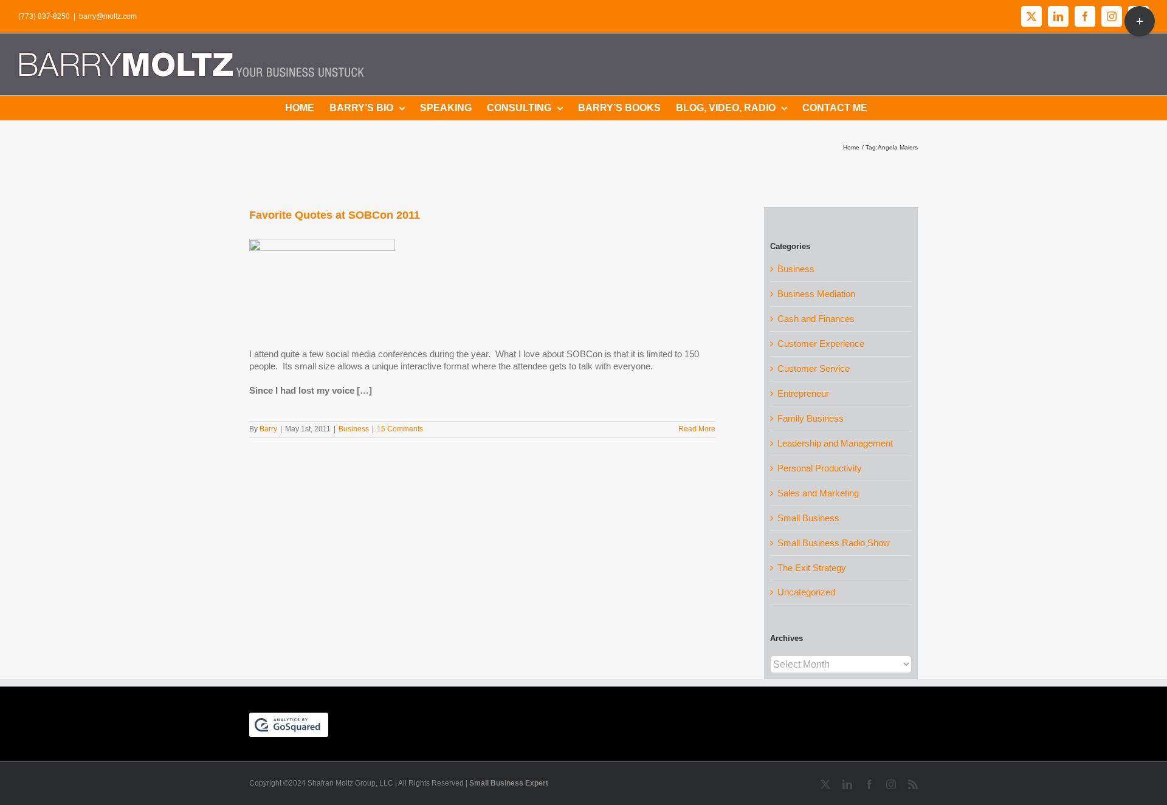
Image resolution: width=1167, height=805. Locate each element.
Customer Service (813, 368)
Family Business (810, 418)
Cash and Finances (816, 318)
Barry (268, 429)
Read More (696, 429)
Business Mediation (816, 294)
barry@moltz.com (108, 16)
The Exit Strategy (811, 568)
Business (354, 429)
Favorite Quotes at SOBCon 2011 (334, 215)
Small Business (808, 518)
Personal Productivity (819, 468)
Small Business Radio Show (833, 543)
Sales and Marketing (818, 493)
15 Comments (400, 429)
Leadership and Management (835, 443)
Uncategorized (806, 592)
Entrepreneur (803, 393)
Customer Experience (820, 343)
